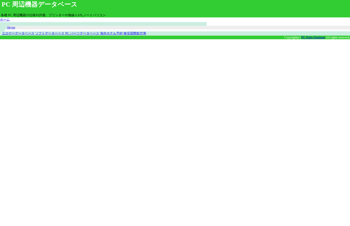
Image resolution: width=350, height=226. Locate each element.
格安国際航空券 (135, 33)
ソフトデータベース (49, 33)
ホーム (5, 19)
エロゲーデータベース (18, 33)
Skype (11, 27)
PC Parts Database (313, 37)
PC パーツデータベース (82, 33)
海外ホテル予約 (111, 33)
